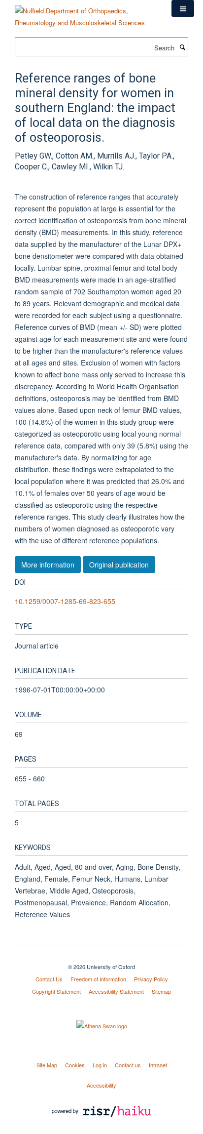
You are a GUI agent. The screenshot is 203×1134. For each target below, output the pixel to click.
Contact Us (49, 979)
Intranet (158, 1065)
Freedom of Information (98, 979)
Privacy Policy (151, 979)
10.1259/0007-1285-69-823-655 (65, 601)
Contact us (128, 1065)
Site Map (46, 1065)
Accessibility (101, 1085)
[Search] (182, 46)
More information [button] (47, 564)
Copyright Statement (56, 991)
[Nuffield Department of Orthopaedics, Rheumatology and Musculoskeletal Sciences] (86, 13)
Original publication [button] (119, 564)
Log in (100, 1065)
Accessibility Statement (116, 991)
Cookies (75, 1065)
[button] (182, 8)
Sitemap (161, 991)
